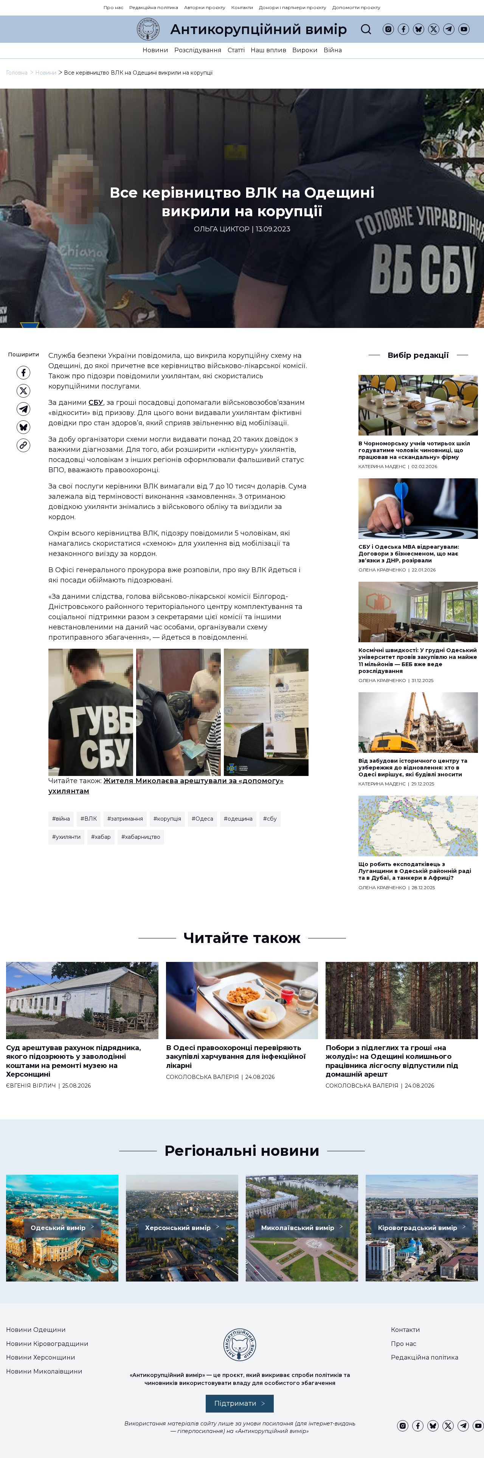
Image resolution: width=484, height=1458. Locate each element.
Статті (236, 50)
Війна (333, 50)
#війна (61, 818)
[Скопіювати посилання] (23, 445)
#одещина (238, 818)
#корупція (167, 818)
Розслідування (198, 50)
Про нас (113, 7)
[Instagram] (388, 29)
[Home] (148, 29)
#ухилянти (66, 837)
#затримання (125, 818)
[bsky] (418, 29)
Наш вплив (268, 50)
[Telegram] (449, 29)
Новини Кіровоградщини (47, 1343)
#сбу (270, 818)
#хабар (101, 837)
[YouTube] (464, 29)
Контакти (242, 7)
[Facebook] (403, 29)
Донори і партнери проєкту (292, 7)
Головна (17, 72)
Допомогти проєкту (356, 7)
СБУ (95, 402)
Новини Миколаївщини (44, 1371)
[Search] (366, 29)
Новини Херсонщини (40, 1357)
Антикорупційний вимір (258, 29)
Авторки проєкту (204, 7)
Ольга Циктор (222, 229)
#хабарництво (140, 837)
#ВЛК (89, 818)
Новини (155, 50)
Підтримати (235, 1403)
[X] (433, 29)
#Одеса (202, 818)
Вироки (305, 50)
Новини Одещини (36, 1329)
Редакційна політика (153, 7)
